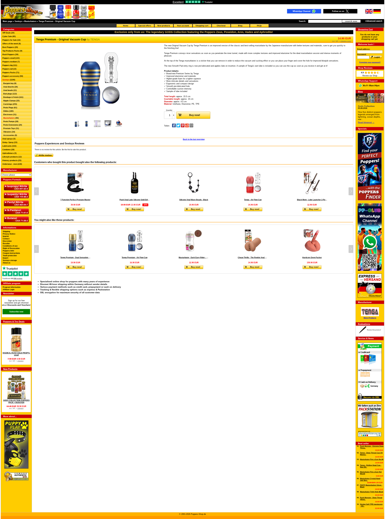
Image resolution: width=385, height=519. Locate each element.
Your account (183, 26)
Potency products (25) (11, 160)
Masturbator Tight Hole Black (371, 492)
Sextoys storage (10, 260)
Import (5, 258)
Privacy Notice (9, 234)
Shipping (6, 231)
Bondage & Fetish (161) (12, 97)
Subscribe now (16, 312)
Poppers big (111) (9, 65)
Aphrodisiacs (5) (9, 153)
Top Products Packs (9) (12, 51)
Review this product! (374, 330)
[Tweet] (178, 127)
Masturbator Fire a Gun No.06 (371, 459)
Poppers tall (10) (9, 69)
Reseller (6, 243)
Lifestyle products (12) (12, 157)
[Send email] (191, 127)
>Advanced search (373, 21)
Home (125, 26)
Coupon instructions (11, 253)
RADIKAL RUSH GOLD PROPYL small (16, 354)
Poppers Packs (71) (10, 72)
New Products (10, 369)
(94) (11, 118)
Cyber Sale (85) (9, 36)
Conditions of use (10, 246)
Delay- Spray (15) (9, 142)
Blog (240, 26)
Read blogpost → (366, 122)
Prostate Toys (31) (10, 128)
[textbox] (325, 21)
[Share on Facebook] (174, 127)
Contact (6, 239)
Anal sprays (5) (8, 139)
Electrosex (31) (9, 114)
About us (6, 263)
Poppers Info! (8, 251)
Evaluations (364, 324)
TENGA (95, 39)
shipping (20, 361)
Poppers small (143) (11, 58)
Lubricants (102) (9, 146)
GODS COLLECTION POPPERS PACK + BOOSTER (16, 401)
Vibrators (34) (8, 132)
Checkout (221, 26)
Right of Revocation (11, 248)
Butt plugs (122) (9, 94)
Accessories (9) (9, 135)
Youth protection (10, 256)
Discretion (7, 241)
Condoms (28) (8, 150)
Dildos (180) (8, 111)
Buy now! (194, 115)
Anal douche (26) (10, 87)
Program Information (11, 287)
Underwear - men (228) (12, 164)
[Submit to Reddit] (187, 127)
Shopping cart (202, 26)
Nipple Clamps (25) (11, 101)
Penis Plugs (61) (9, 108)
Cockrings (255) (9, 104)
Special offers (144, 26)
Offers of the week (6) (11, 44)
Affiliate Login (8, 290)
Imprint (6, 236)
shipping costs (345, 41)
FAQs (259, 26)
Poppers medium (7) (11, 62)
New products (163, 26)
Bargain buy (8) (9, 83)
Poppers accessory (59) (12, 76)
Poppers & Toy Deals (14, 321)
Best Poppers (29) (10, 47)
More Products (370, 318)
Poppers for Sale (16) (11, 40)
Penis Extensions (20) (12, 125)
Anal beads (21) (9, 90)
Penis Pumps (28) (10, 121)
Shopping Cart (365, 29)
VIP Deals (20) (8, 33)
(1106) (8, 80)
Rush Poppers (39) (10, 54)
